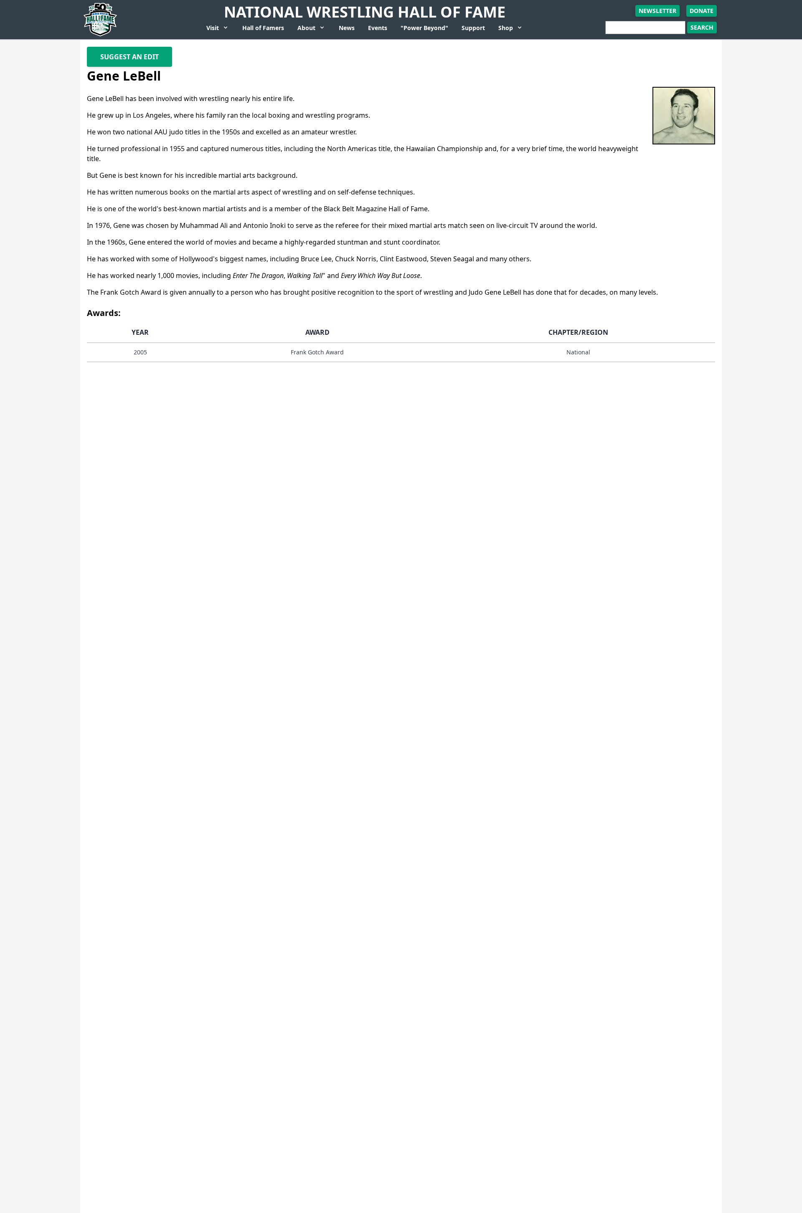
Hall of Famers (263, 28)
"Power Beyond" (424, 28)
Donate (701, 11)
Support (473, 28)
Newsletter (657, 11)
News (347, 28)
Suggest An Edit (129, 56)
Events (377, 28)
